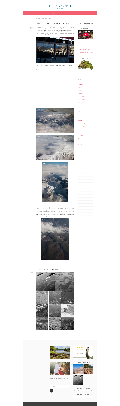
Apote (79, 105)
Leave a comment (30, 274)
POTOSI (79, 174)
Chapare (79, 114)
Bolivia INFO (82, 13)
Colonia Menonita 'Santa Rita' (83, 126)
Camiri (79, 111)
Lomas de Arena (81, 159)
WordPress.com (70, 403)
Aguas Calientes (80, 102)
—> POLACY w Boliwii (81, 99)
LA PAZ (79, 150)
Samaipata (80, 186)
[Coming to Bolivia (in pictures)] (78, 380)
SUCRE (79, 205)
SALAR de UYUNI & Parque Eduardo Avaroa (85, 184)
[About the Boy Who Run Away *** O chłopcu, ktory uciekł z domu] (78, 369)
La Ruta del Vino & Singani (82, 153)
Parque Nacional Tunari (82, 168)
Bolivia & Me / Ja (43, 13)
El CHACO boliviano (81, 135)
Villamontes (80, 220)
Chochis (79, 117)
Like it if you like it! (36, 344)
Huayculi (79, 141)
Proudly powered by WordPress (53, 403)
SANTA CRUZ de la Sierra (82, 199)
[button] (45, 281)
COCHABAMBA (80, 120)
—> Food (79, 90)
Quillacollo (80, 181)
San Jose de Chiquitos (82, 189)
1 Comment (32, 28)
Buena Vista (80, 108)
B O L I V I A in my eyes (60, 6)
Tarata (79, 208)
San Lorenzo (80, 192)
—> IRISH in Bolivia (81, 93)
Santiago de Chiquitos (82, 202)
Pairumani (79, 162)
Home (36, 13)
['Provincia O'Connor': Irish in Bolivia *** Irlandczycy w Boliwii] (88, 369)
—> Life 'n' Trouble (81, 96)
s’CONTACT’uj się (66, 13)
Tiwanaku (79, 214)
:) (51, 390)
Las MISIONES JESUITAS (82, 156)
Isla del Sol (80, 144)
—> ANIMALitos (80, 84)
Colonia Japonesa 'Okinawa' (83, 123)
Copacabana (80, 129)
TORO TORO (80, 217)
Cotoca (79, 132)
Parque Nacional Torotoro (82, 165)
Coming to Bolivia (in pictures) (47, 269)
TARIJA (79, 211)
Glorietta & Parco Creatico (82, 138)
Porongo (79, 171)
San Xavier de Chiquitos (82, 196)
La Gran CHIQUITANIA (81, 147)
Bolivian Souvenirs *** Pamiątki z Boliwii (85, 44)
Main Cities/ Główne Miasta (54, 13)
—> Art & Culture (81, 87)
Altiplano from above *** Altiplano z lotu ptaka (53, 24)
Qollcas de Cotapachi (82, 177)
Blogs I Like (75, 13)
